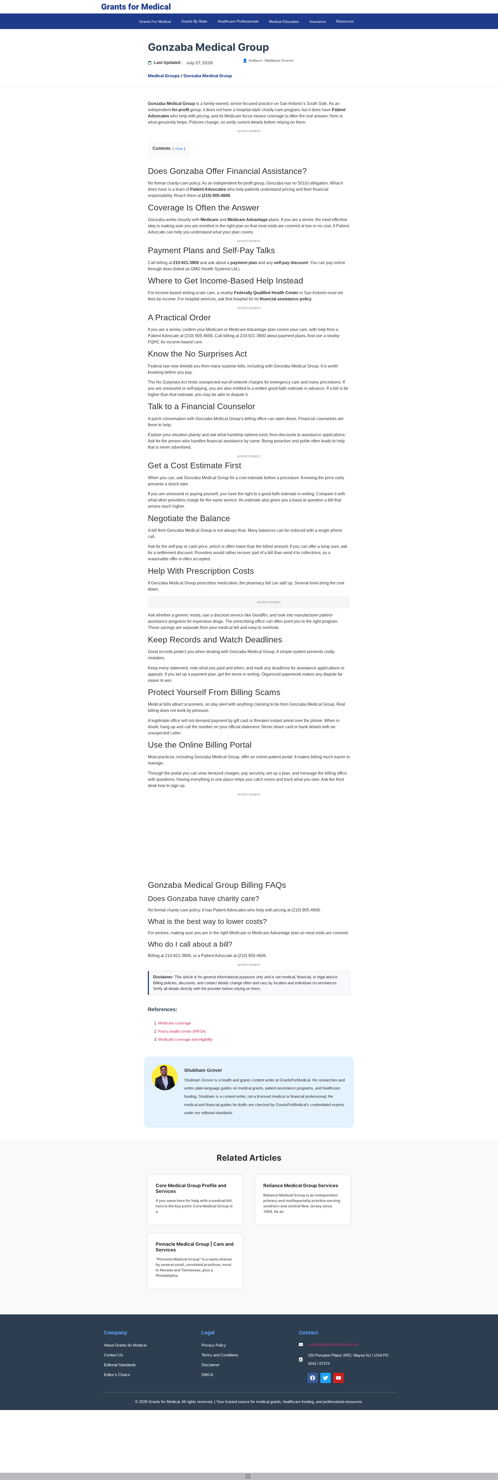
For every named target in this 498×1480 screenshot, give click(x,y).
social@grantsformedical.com (333, 1344)
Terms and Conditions (220, 1355)
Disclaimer (211, 1365)
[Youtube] (338, 1378)
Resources (345, 21)
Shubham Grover (279, 60)
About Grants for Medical (125, 1345)
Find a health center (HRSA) (182, 1031)
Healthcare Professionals (238, 21)
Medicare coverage (174, 1023)
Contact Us (113, 1355)
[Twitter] (325, 1378)
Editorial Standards (120, 1365)
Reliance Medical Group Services (300, 1185)
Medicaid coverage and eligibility (185, 1039)
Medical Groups (164, 75)
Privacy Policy (214, 1345)
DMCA (207, 1374)
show (179, 149)
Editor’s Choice (117, 1374)
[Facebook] (312, 1378)
